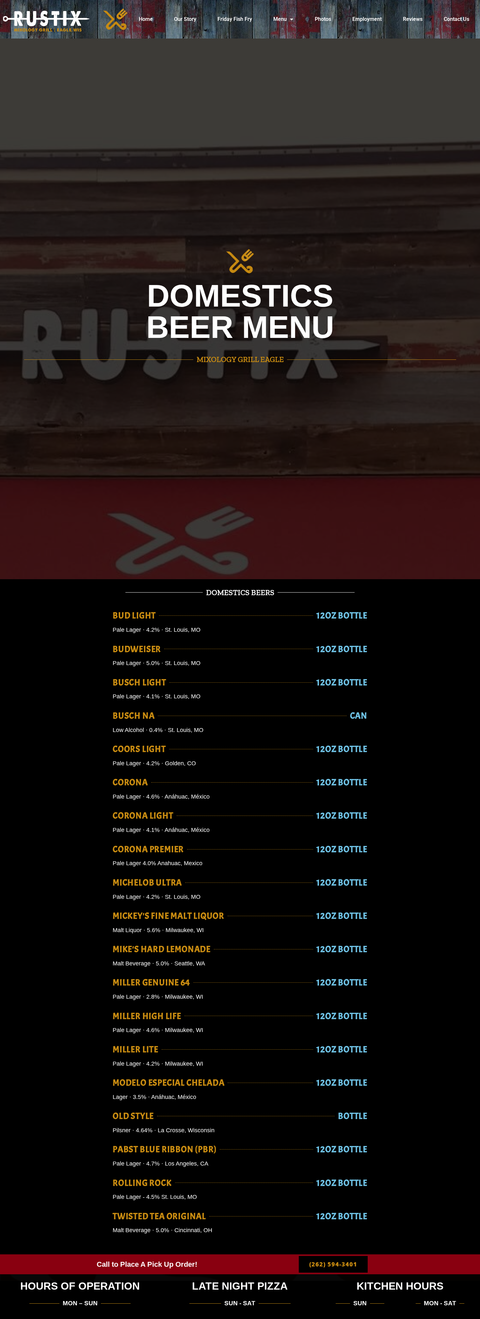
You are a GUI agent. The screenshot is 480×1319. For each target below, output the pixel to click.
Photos (323, 19)
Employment (367, 19)
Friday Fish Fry (234, 19)
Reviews (413, 19)
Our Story (185, 19)
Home (146, 19)
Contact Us (456, 19)
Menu (280, 19)
